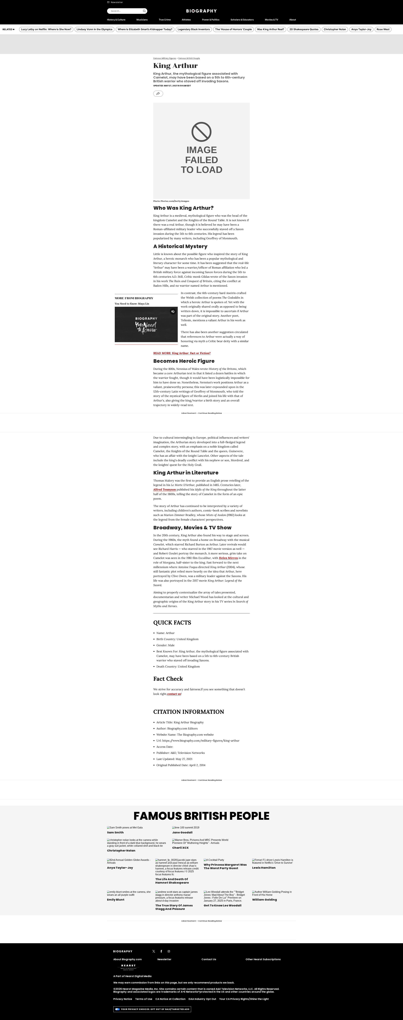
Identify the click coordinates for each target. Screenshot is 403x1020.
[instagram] (169, 951)
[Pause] (146, 324)
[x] (154, 951)
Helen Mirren (228, 558)
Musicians (142, 19)
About (292, 19)
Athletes (186, 19)
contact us (174, 694)
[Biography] (201, 11)
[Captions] (169, 340)
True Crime (165, 19)
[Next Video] (155, 324)
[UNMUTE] (173, 311)
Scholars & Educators (242, 19)
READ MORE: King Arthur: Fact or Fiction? (182, 353)
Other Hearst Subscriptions (263, 959)
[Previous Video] (138, 324)
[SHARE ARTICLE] (158, 93)
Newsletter (117, 2)
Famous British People (201, 816)
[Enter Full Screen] (174, 340)
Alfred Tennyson (164, 489)
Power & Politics (210, 19)
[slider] (141, 339)
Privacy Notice (122, 999)
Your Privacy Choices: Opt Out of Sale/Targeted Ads (155, 1009)
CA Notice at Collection (170, 999)
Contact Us (209, 959)
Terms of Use (143, 999)
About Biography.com (127, 959)
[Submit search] (144, 11)
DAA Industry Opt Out (202, 999)
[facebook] (161, 951)
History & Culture (116, 19)
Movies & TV (271, 19)
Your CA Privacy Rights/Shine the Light (244, 999)
